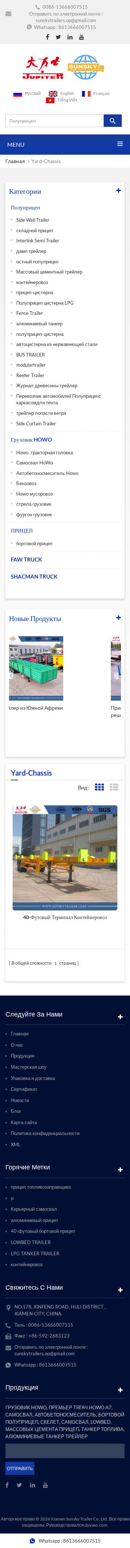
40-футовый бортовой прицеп (43, 1231)
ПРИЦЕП (22, 530)
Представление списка (114, 787)
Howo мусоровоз (34, 494)
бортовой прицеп (34, 543)
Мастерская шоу (29, 1067)
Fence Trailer (29, 313)
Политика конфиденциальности (45, 1133)
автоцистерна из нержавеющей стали (57, 344)
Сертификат (24, 1089)
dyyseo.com (95, 1525)
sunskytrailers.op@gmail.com (66, 20)
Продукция (22, 1056)
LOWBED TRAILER (31, 1242)
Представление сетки (99, 787)
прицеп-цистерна (34, 292)
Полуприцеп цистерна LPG (45, 303)
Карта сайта (24, 1122)
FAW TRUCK (26, 559)
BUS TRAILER (30, 355)
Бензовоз (26, 483)
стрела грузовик (33, 504)
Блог (16, 1111)
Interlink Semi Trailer (37, 240)
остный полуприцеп (37, 261)
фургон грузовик (34, 514)
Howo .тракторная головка (44, 452)
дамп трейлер (31, 251)
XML (16, 1144)
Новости (20, 1100)
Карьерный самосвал (34, 1209)
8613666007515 (77, 27)
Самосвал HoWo (34, 463)
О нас (17, 1045)
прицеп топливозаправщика (41, 1187)
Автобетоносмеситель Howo (47, 473)
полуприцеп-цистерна (40, 334)
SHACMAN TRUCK (34, 576)
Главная (15, 161)
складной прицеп (34, 230)
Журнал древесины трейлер (46, 385)
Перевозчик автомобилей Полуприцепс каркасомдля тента (58, 399)
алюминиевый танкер (39, 323)
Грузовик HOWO (31, 439)
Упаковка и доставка (33, 1078)
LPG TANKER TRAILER (35, 1253)
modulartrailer (31, 365)
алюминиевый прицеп (34, 1220)
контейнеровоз (32, 282)
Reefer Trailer (30, 375)
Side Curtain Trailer (36, 423)
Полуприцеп (25, 207)
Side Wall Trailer (32, 220)
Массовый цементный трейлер (49, 272)
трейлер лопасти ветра (41, 413)
